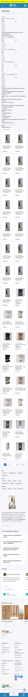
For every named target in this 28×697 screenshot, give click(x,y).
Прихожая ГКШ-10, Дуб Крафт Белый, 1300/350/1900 (20, 368)
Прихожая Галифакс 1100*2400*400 (19, 191)
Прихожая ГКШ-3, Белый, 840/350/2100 (19, 433)
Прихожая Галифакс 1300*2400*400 (19, 279)
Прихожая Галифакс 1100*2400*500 (7, 213)
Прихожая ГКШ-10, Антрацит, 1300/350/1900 (19, 302)
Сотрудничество (5, 649)
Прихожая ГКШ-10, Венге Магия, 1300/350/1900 (7, 346)
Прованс (15, 480)
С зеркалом (4, 473)
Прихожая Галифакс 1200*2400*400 (19, 235)
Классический (5, 483)
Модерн (12, 483)
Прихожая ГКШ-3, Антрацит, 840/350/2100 (6, 434)
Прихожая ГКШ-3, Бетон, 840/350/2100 (7, 455)
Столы (3, 671)
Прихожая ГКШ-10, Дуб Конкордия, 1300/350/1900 (8, 368)
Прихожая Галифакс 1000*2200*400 (7, 147)
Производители (18, 657)
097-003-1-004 (18, 664)
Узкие (15, 488)
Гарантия (17, 645)
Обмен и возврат (18, 649)
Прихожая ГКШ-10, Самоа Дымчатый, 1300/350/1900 (19, 412)
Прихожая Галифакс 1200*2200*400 (19, 213)
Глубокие (4, 488)
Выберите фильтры (11, 124)
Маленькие (20, 488)
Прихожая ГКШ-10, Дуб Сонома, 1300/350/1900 (20, 389)
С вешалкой (20, 473)
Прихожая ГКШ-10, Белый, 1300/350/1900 (7, 323)
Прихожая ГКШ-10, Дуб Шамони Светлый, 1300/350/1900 (8, 412)
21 (16, 464)
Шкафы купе (4, 663)
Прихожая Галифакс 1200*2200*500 (7, 235)
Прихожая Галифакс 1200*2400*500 (7, 257)
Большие (10, 488)
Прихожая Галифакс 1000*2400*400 (7, 169)
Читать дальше (5, 525)
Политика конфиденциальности (19, 652)
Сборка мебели (18, 655)
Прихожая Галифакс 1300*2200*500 (7, 279)
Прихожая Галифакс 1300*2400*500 (7, 301)
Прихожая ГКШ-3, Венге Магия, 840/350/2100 (19, 456)
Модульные (4, 475)
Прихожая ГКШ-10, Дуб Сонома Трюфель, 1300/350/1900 (8, 390)
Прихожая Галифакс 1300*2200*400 (19, 257)
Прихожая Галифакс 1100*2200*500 (7, 191)
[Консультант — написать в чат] (24, 690)
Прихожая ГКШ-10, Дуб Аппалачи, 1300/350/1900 (20, 346)
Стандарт (4, 480)
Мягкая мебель (5, 673)
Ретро (19, 480)
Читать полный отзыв (8, 589)
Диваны (3, 665)
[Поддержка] (25, 5)
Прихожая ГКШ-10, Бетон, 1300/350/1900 (19, 323)
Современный (18, 483)
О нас (3, 645)
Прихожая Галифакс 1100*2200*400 (19, 169)
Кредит (16, 647)
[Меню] (2, 5)
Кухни (3, 667)
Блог (3, 654)
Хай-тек (9, 480)
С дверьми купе (12, 473)
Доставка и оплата (6, 647)
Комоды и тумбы (5, 669)
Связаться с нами (6, 651)
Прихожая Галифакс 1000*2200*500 (19, 147)
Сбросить (4, 124)
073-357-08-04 (18, 663)
